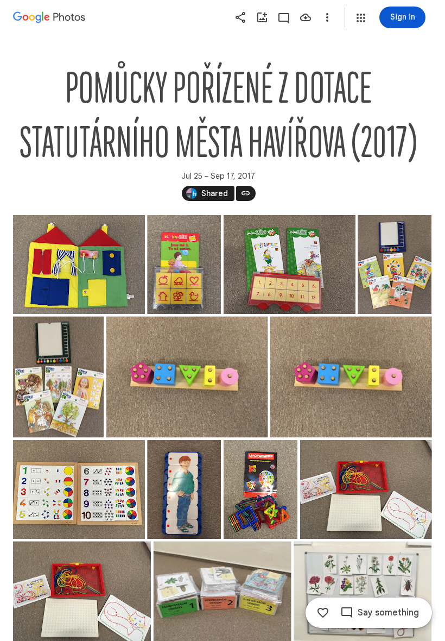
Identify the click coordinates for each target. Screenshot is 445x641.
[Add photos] (262, 17)
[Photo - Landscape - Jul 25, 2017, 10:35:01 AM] (79, 264)
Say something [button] (388, 612)
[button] (361, 18)
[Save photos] (305, 17)
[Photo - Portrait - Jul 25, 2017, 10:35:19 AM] (184, 264)
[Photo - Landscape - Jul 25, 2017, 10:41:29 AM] (366, 489)
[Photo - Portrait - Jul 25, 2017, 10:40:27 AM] (184, 489)
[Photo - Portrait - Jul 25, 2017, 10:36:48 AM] (394, 264)
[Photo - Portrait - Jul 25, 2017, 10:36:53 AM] (58, 376)
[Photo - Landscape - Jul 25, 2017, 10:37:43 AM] (187, 376)
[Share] (240, 17)
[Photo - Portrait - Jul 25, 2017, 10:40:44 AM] (260, 489)
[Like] (323, 613)
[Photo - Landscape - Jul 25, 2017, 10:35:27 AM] (289, 264)
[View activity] (284, 17)
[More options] (327, 17)
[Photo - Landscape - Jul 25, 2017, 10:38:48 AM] (79, 489)
